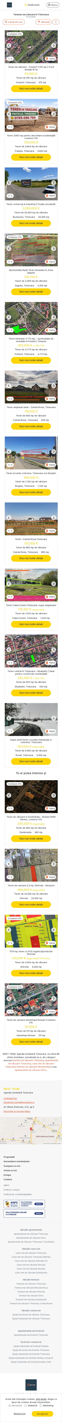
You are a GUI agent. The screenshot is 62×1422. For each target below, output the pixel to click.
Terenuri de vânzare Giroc (31, 1295)
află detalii (41, 1399)
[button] (55, 22)
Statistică (32, 1405)
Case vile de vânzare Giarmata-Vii (31, 1261)
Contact (8, 1179)
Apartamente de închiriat (31, 1330)
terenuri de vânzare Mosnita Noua (34, 1066)
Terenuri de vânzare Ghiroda (31, 1291)
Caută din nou (15, 22)
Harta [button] (52, 58)
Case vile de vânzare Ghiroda (31, 1265)
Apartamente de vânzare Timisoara (31, 1234)
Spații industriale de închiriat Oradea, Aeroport (31, 1358)
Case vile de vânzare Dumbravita (31, 1272)
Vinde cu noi (10, 1170)
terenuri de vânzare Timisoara (28, 1060)
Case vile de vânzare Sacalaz (31, 1268)
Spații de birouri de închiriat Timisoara (31, 1350)
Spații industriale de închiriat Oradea (31, 1346)
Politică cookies (12, 1189)
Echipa (7, 1175)
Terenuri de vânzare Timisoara (31, 1284)
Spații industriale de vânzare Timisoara (31, 1318)
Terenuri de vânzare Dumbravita (31, 1299)
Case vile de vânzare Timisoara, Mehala (31, 1257)
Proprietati (9, 1157)
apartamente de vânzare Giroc (31, 1070)
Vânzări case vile (31, 1248)
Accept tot (42, 1413)
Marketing (48, 1405)
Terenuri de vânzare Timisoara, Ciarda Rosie (31, 1303)
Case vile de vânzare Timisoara (31, 1253)
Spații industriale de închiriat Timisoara (31, 1354)
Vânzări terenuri (31, 1279)
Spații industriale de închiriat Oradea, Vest (31, 1362)
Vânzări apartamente (31, 1229)
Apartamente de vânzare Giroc (31, 1238)
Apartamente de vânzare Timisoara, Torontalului (31, 1242)
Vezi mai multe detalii (31, 88)
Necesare (17, 1405)
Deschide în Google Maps (17, 1111)
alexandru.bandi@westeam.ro (19, 1102)
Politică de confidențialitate (18, 1194)
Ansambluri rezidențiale (16, 1161)
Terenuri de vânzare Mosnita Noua (31, 1287)
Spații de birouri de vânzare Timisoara (31, 1314)
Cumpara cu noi (12, 1166)
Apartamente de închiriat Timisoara (31, 1335)
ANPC (7, 1185)
